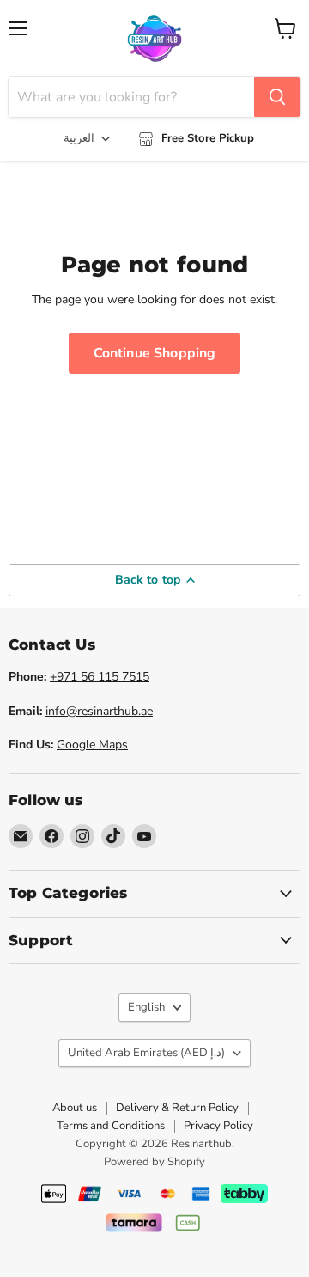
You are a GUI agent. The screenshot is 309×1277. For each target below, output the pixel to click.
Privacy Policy (218, 1125)
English (146, 1007)
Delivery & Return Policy (177, 1107)
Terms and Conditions (111, 1125)
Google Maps (92, 744)
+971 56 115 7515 (99, 677)
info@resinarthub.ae (99, 711)
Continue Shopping (155, 353)
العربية (79, 138)
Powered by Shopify (154, 1162)
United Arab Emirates (146, 1052)
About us (74, 1107)
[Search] (277, 97)
